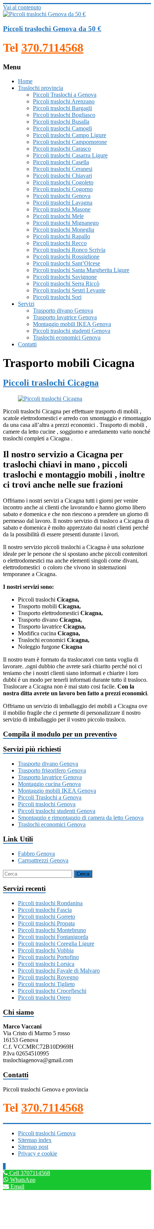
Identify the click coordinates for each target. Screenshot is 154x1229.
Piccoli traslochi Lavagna (62, 202)
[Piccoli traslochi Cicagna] (50, 398)
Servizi (26, 304)
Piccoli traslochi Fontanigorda (53, 937)
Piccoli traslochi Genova (61, 196)
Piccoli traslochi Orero (44, 997)
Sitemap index (35, 1140)
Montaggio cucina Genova (49, 784)
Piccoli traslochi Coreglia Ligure (56, 943)
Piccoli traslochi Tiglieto (46, 984)
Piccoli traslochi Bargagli (62, 108)
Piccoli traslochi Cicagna (51, 383)
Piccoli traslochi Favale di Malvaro (59, 970)
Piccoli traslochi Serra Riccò (66, 283)
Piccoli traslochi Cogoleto (63, 182)
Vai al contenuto (22, 7)
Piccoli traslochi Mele (58, 216)
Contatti (27, 344)
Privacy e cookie (37, 1153)
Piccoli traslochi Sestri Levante (69, 290)
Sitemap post (33, 1147)
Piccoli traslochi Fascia (45, 910)
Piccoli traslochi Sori (57, 297)
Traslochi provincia (40, 88)
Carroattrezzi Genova (43, 860)
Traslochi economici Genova (67, 337)
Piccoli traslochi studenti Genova (71, 331)
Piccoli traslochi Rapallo (61, 236)
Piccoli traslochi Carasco (62, 148)
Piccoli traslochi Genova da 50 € (52, 29)
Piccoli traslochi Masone (61, 209)
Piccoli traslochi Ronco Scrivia (69, 250)
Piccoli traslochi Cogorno (63, 189)
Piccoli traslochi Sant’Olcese (66, 263)
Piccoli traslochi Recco (60, 243)
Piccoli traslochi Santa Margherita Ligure (81, 270)
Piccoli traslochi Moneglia (63, 229)
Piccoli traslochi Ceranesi (62, 169)
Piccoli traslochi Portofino (48, 957)
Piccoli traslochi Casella (61, 162)
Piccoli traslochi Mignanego (66, 223)
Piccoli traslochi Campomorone (70, 142)
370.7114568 (52, 47)
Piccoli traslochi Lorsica (46, 964)
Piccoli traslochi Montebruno (52, 930)
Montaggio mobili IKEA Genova (72, 324)
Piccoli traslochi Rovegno (48, 977)
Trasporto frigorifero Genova (52, 770)
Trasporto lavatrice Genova (65, 317)
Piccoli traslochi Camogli (62, 128)
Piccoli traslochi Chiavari (62, 175)
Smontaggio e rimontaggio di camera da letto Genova (81, 817)
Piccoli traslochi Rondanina (50, 903)
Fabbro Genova (36, 853)
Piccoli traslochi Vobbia (46, 950)
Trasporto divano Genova (63, 310)
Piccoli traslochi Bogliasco (64, 115)
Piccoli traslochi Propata (46, 923)
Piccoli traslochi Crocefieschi (52, 991)
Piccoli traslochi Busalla (61, 121)
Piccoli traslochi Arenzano (64, 101)
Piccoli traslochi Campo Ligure (69, 135)
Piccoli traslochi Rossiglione (66, 256)
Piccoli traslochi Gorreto (46, 916)
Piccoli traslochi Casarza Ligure (70, 155)
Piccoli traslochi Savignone (65, 277)
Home (25, 81)
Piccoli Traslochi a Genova (64, 94)
